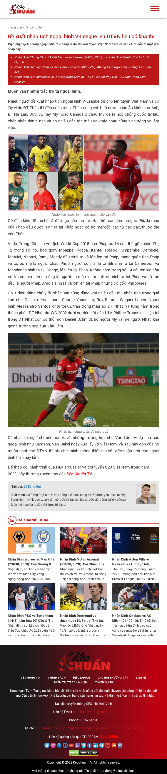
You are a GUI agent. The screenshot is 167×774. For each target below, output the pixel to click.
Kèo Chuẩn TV (79, 474)
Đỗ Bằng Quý (32, 486)
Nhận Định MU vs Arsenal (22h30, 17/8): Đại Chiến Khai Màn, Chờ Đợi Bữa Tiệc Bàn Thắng (82, 562)
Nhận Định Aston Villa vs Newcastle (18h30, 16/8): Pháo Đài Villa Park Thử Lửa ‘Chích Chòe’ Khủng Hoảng (133, 562)
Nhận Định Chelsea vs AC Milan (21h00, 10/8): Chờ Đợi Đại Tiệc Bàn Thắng (134, 618)
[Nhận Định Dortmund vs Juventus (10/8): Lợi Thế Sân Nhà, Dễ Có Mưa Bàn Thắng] (83, 596)
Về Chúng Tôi (30, 677)
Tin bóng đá (33, 27)
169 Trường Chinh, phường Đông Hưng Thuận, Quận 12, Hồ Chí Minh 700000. (89, 728)
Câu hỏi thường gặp (113, 677)
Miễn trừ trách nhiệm (71, 682)
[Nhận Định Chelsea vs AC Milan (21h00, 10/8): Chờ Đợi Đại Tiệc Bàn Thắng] (135, 596)
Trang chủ (15, 27)
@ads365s (109, 736)
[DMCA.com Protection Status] (83, 752)
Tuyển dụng (104, 682)
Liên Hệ (141, 677)
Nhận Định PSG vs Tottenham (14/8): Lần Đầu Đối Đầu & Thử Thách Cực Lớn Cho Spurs (31, 618)
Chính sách (57, 677)
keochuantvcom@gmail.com (93, 712)
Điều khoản (81, 677)
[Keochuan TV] (35, 9)
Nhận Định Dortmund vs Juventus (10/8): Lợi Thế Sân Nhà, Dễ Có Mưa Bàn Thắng (82, 618)
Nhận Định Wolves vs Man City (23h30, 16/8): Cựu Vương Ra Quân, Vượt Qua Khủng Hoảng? (31, 562)
